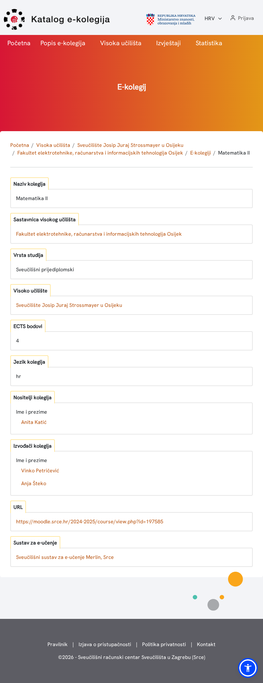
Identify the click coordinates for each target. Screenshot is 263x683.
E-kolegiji (200, 152)
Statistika (209, 43)
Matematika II (234, 152)
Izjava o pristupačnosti (105, 644)
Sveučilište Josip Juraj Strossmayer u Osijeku (130, 145)
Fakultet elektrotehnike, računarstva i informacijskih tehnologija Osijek (100, 152)
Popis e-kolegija (62, 43)
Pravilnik (57, 644)
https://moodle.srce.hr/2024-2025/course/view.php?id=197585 (89, 521)
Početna (18, 43)
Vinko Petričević (40, 470)
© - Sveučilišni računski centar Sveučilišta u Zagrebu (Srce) (131, 657)
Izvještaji (168, 43)
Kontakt (206, 644)
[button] (241, 18)
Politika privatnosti (164, 644)
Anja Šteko (33, 483)
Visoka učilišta (120, 43)
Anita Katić (34, 422)
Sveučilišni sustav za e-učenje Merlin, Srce (65, 557)
